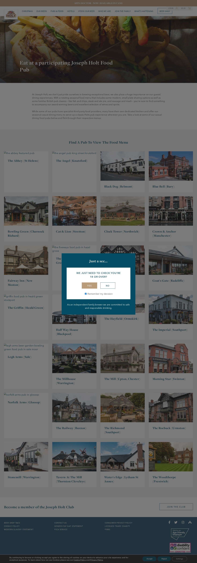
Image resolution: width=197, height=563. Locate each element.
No (108, 286)
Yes (89, 286)
